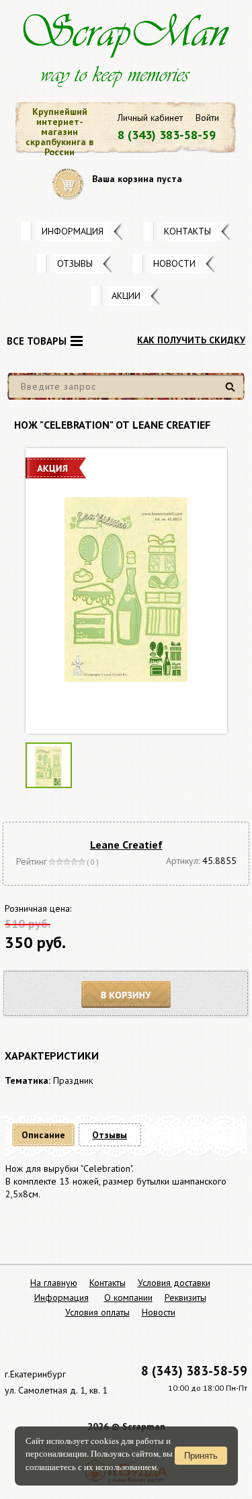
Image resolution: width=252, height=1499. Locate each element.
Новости (174, 263)
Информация (72, 231)
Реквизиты (185, 1297)
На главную (53, 1282)
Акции (126, 296)
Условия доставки (174, 1282)
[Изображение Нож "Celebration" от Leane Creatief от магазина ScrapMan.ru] (126, 591)
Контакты (187, 231)
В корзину (126, 995)
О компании (128, 1297)
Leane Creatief (126, 844)
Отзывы (75, 263)
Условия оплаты (97, 1312)
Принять (201, 1456)
